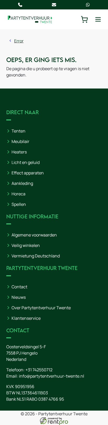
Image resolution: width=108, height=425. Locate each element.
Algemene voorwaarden (34, 235)
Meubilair (20, 141)
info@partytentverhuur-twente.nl (51, 376)
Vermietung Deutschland (36, 256)
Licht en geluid (26, 162)
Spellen (19, 204)
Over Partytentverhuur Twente (41, 308)
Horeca (18, 194)
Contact (19, 287)
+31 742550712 (38, 370)
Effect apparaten (28, 173)
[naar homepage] (29, 19)
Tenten (18, 131)
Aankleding (22, 183)
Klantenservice (26, 318)
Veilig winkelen (26, 245)
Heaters (19, 152)
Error (19, 41)
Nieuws (19, 297)
